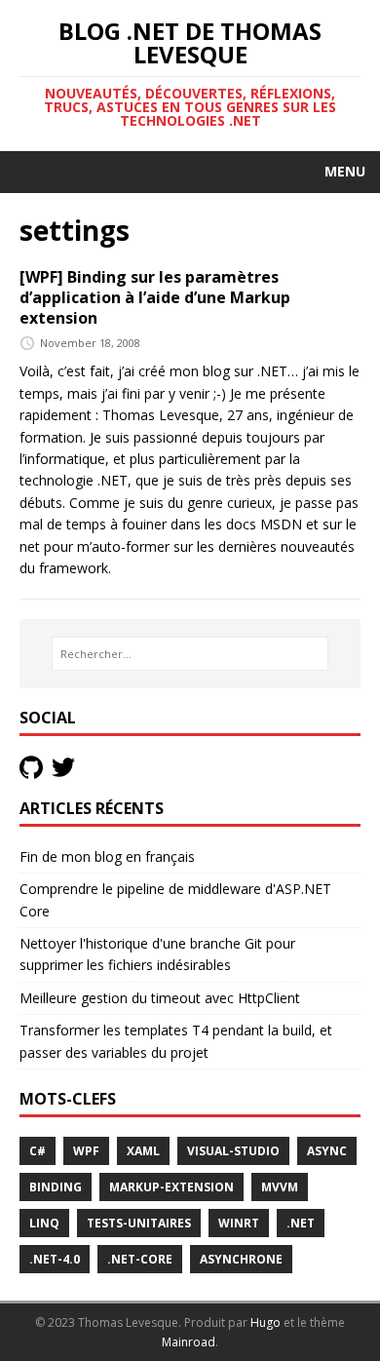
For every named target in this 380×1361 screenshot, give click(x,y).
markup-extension (171, 1187)
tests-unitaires (139, 1223)
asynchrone (241, 1259)
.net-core (139, 1259)
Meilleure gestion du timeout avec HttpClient (159, 998)
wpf (86, 1151)
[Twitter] (66, 766)
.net (300, 1223)
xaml (143, 1151)
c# (37, 1151)
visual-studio (233, 1151)
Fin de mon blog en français (107, 856)
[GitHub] (35, 766)
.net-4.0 (54, 1259)
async (327, 1151)
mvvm (279, 1187)
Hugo (265, 1322)
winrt (238, 1223)
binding (55, 1187)
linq (44, 1223)
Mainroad (188, 1342)
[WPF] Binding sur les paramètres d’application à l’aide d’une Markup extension (154, 297)
